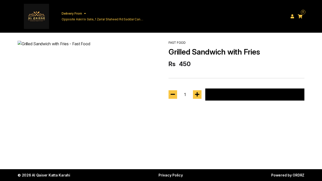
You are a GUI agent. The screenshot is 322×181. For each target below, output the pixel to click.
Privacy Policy (170, 175)
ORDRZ (298, 175)
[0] (300, 16)
